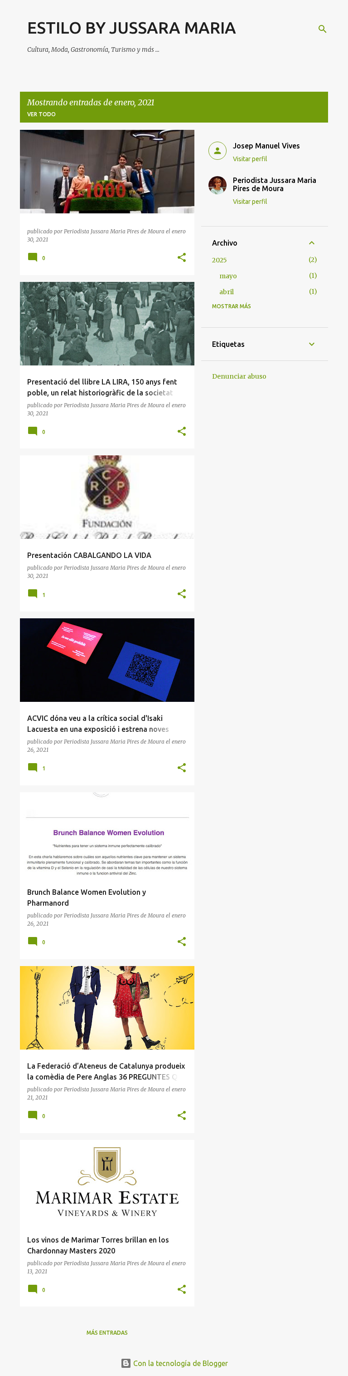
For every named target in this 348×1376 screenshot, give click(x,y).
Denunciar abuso (239, 376)
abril (226, 292)
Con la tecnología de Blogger (179, 1363)
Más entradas (107, 1333)
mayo (228, 276)
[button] (181, 258)
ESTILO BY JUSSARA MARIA (131, 27)
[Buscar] (322, 29)
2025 (219, 260)
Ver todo (41, 114)
